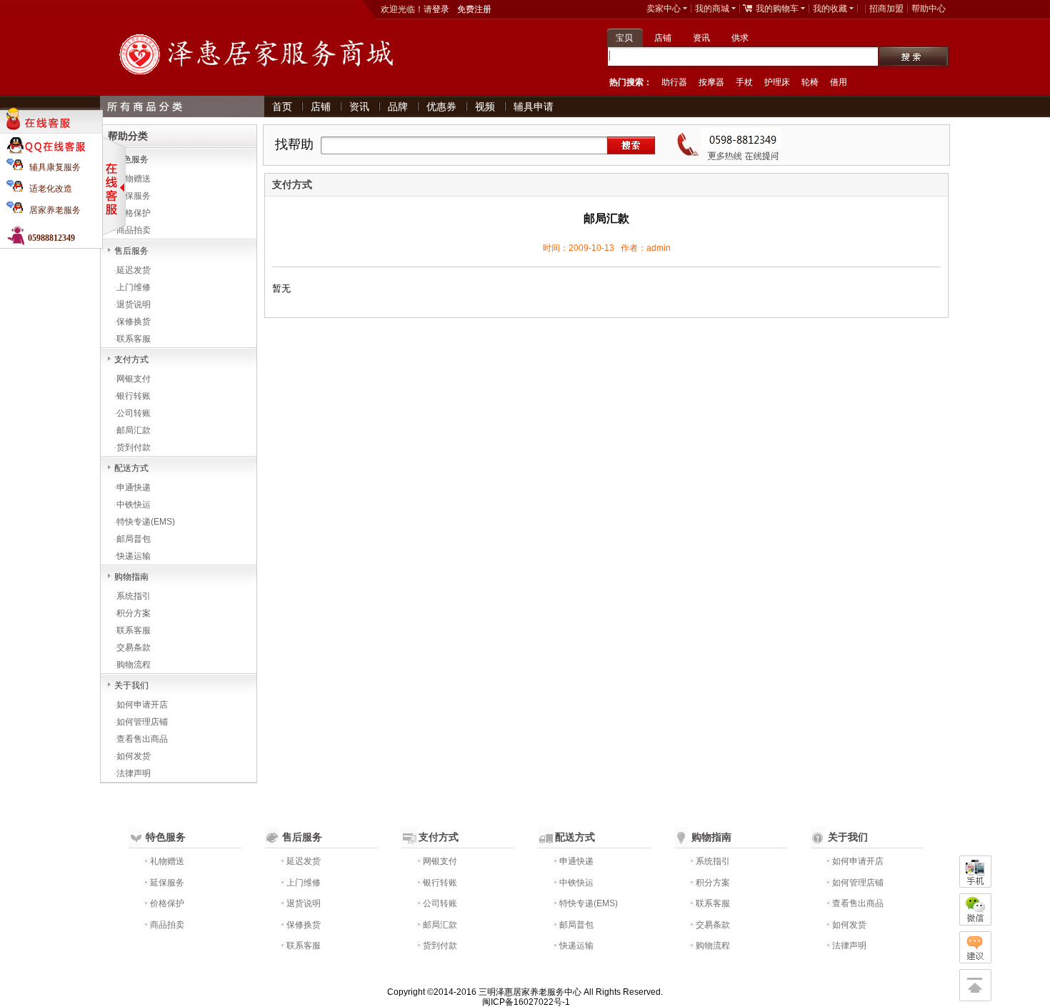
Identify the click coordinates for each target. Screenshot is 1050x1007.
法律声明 (133, 773)
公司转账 (133, 413)
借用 (838, 82)
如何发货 (133, 756)
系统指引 (133, 596)
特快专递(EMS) (145, 522)
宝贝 (624, 38)
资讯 (701, 38)
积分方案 (133, 613)
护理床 (777, 82)
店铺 (662, 38)
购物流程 (133, 665)
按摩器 (711, 82)
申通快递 (133, 487)
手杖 (744, 82)
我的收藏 (830, 9)
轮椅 (810, 82)
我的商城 (712, 9)
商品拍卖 (133, 230)
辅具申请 (534, 106)
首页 (282, 106)
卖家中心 (663, 9)
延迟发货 (133, 270)
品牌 (398, 106)
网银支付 (133, 379)
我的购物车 (777, 9)
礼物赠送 (133, 179)
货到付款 (133, 447)
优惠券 (441, 106)
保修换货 (133, 322)
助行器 (674, 82)
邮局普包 (133, 539)
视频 (485, 106)
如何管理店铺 (142, 722)
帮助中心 (928, 9)
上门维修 (133, 287)
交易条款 (133, 648)
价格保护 (133, 213)
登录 (440, 9)
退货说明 (133, 304)
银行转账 (133, 396)
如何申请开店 (142, 705)
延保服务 (133, 196)
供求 (740, 38)
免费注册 (474, 9)
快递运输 (133, 556)
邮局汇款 (133, 430)
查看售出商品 (142, 739)
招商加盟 (886, 9)
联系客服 (133, 339)
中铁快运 (133, 505)
